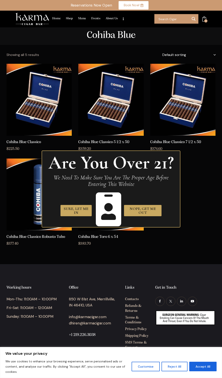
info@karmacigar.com (87, 316)
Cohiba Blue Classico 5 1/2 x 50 (103, 142)
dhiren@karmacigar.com (90, 323)
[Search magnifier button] (194, 19)
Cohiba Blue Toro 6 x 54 (98, 237)
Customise (145, 366)
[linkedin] (181, 301)
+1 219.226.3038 (82, 335)
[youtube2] (192, 301)
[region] (111, 362)
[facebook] (160, 301)
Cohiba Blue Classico (24, 142)
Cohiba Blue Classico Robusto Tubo (36, 237)
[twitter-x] (170, 301)
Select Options (39, 132)
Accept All (203, 366)
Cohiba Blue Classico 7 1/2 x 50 (175, 142)
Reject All (174, 366)
